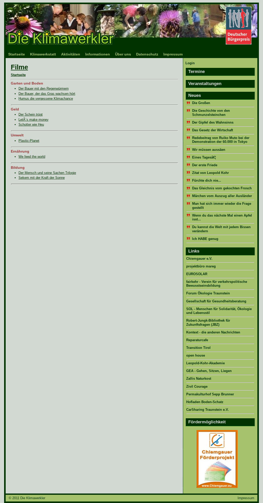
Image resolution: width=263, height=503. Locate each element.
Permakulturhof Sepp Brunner (210, 394)
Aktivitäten (70, 54)
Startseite (16, 54)
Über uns (123, 54)
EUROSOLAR (196, 274)
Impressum (173, 54)
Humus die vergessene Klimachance (45, 98)
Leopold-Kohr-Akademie (205, 363)
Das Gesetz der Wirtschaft (212, 130)
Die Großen (201, 103)
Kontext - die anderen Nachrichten (213, 332)
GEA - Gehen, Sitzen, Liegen (209, 371)
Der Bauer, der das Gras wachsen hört (46, 94)
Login (190, 63)
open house (195, 355)
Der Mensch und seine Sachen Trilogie (47, 173)
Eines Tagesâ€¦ (204, 157)
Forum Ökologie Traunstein (208, 293)
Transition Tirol (198, 348)
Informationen (97, 54)
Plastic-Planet (28, 141)
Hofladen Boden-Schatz (204, 402)
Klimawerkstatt (43, 54)
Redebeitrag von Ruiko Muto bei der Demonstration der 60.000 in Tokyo (220, 140)
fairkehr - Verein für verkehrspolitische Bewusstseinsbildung (216, 283)
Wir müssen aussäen (208, 150)
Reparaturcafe (197, 340)
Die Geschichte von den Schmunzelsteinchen (211, 112)
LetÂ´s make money (33, 120)
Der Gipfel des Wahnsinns (212, 122)
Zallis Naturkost (198, 378)
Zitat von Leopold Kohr (210, 173)
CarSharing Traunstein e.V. (207, 410)
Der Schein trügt (30, 114)
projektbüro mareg (201, 266)
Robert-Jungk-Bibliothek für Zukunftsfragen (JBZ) (208, 322)
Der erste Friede (204, 165)
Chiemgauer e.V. (199, 258)
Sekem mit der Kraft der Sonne (41, 178)
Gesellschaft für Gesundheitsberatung (216, 301)
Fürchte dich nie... (206, 180)
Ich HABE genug (205, 239)
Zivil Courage (197, 386)
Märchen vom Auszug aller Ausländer (222, 196)
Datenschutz (147, 54)
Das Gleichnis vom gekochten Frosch (222, 188)
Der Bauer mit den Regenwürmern (43, 88)
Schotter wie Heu (31, 124)
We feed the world (31, 157)
